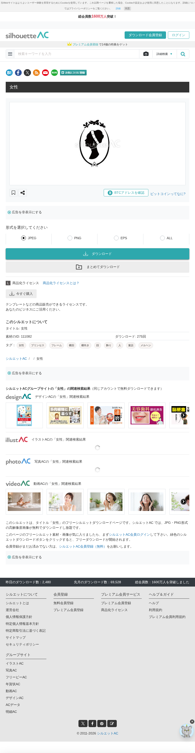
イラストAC (15, 663)
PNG (77, 238)
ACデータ (13, 705)
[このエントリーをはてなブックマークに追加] (9, 72)
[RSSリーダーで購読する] (36, 72)
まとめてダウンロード (103, 267)
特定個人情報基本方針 (22, 624)
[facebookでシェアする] (18, 72)
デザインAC (15, 698)
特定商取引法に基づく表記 (26, 630)
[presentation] (11, 415)
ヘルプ (154, 603)
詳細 (118, 8)
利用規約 (155, 610)
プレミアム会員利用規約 (167, 617)
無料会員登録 (63, 603)
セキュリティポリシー (22, 644)
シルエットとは (17, 603)
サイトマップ (16, 637)
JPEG (32, 238)
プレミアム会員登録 (68, 610)
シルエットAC (16, 358)
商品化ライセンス (114, 610)
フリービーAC (16, 677)
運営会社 (12, 610)
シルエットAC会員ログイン (129, 534)
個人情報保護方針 (19, 617)
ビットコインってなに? (167, 194)
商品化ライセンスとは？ (61, 283)
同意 (127, 8)
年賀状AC (13, 684)
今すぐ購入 (24, 294)
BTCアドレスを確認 (129, 192)
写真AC (11, 670)
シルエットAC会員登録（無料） (83, 546)
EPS (124, 238)
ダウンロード (102, 254)
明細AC (11, 712)
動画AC (11, 691)
